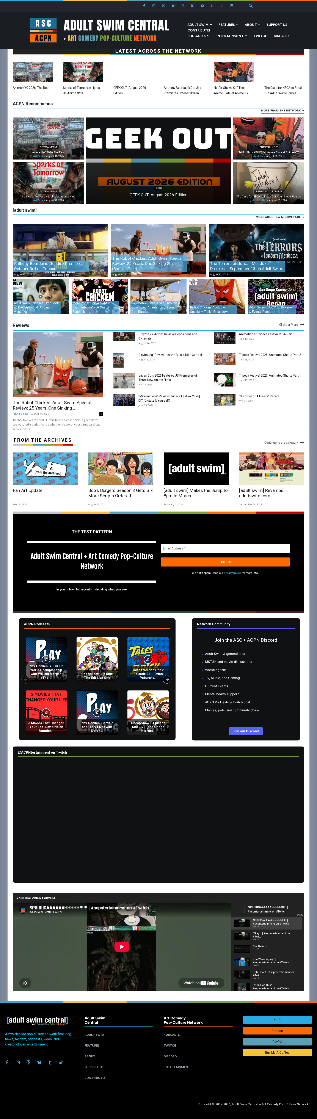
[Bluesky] (173, 5)
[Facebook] (144, 5)
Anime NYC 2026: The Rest (31, 87)
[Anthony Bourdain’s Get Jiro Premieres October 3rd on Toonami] (184, 72)
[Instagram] (154, 5)
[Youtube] (202, 5)
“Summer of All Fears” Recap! (259, 396)
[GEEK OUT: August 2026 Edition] (133, 72)
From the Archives (43, 440)
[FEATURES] (119, 1040)
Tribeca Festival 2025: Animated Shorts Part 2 (270, 355)
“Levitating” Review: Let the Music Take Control (170, 355)
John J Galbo (20, 413)
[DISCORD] (198, 1051)
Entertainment (48, 147)
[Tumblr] (212, 5)
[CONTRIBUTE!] (119, 1072)
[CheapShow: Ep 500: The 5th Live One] (97, 659)
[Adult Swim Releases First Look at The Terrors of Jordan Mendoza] (41, 296)
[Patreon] (231, 5)
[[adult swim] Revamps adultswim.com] (271, 468)
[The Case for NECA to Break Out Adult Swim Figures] (284, 72)
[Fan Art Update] (45, 468)
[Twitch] (192, 5)
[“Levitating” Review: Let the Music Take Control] (118, 360)
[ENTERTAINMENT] (198, 1061)
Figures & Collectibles (269, 191)
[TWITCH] (198, 1040)
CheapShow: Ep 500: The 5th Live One (97, 676)
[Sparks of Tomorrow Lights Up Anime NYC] (83, 72)
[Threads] (163, 5)
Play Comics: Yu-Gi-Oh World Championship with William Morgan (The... (46, 672)
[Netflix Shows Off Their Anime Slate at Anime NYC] (234, 72)
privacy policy (232, 573)
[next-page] (167, 679)
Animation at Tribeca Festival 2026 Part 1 (267, 334)
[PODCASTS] (198, 1029)
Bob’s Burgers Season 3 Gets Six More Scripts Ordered (120, 493)
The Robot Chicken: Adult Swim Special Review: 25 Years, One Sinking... (52, 405)
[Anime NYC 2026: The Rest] (33, 72)
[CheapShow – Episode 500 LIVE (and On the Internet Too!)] (148, 712)
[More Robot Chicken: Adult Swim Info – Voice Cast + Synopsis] (100, 296)
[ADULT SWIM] (119, 1029)
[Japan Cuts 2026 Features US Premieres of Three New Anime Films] (124, 380)
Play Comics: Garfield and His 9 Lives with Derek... (97, 727)
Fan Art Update (27, 490)
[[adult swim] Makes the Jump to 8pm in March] (196, 468)
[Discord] (183, 5)
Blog (158, 188)
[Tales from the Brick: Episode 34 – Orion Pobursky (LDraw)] (148, 659)
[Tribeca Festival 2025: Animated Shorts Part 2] (224, 359)
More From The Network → (282, 110)
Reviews (21, 325)
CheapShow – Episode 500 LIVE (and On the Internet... (148, 727)
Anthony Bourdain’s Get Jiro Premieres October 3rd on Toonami (182, 93)
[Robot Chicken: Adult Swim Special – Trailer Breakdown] (217, 296)
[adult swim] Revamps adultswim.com (261, 493)
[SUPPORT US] (119, 1061)
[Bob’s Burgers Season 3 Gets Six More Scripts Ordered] (120, 468)
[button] (251, 6)
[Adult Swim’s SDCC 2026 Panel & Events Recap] (276, 296)
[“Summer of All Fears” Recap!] (224, 400)
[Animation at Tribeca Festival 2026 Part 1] (224, 338)
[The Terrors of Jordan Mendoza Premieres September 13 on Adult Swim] (256, 250)
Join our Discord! (246, 731)
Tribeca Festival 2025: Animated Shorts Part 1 (270, 375)
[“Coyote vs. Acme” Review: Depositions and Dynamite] (124, 336)
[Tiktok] (222, 5)
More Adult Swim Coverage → (280, 217)
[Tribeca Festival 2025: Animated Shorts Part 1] (224, 380)
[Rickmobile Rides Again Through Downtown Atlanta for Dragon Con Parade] (158, 296)
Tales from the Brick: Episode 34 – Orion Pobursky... (148, 674)
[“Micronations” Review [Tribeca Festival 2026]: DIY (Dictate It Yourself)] (124, 400)
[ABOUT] (119, 1051)
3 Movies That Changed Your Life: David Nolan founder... (46, 727)
